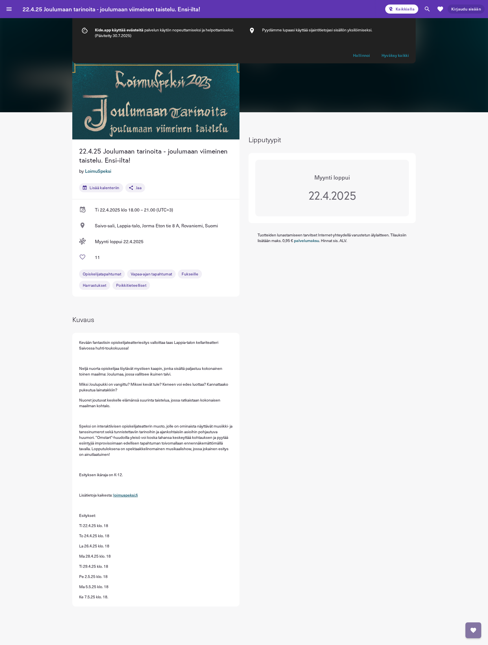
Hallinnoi (361, 55)
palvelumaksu (306, 240)
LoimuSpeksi (98, 170)
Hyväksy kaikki (395, 55)
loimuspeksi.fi (125, 495)
